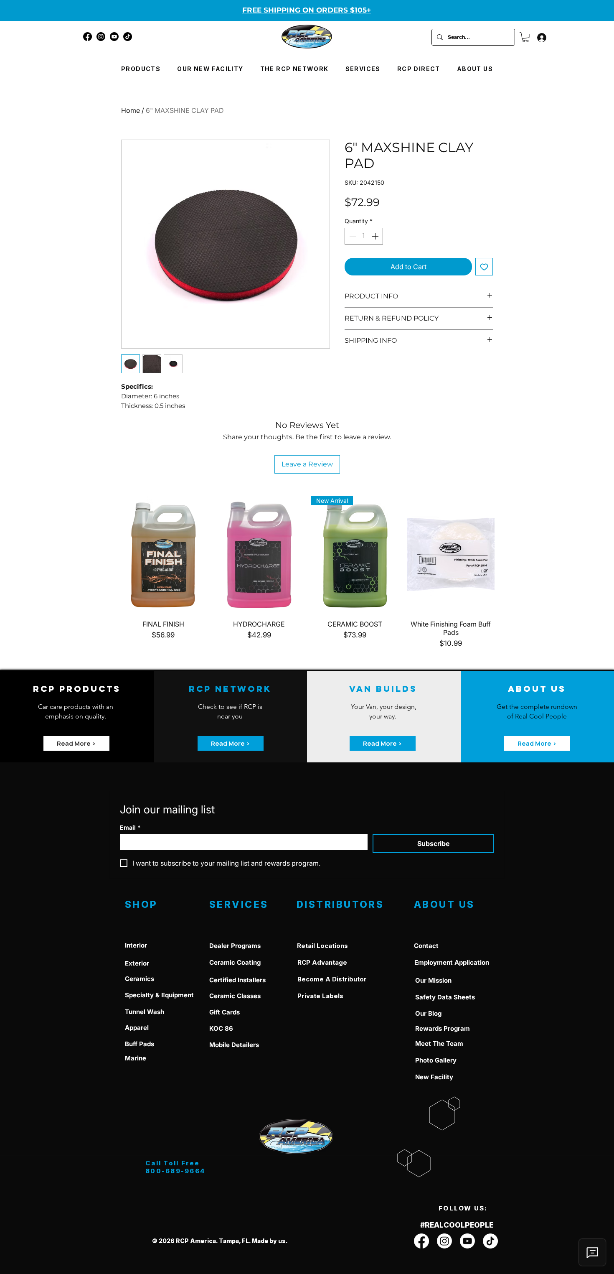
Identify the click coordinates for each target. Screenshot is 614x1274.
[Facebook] (87, 36)
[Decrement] (352, 236)
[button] (525, 37)
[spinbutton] (364, 236)
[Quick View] (163, 554)
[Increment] (376, 236)
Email (130, 827)
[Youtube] (114, 36)
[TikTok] (127, 36)
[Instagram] (100, 36)
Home (130, 110)
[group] (307, 572)
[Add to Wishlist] (484, 266)
